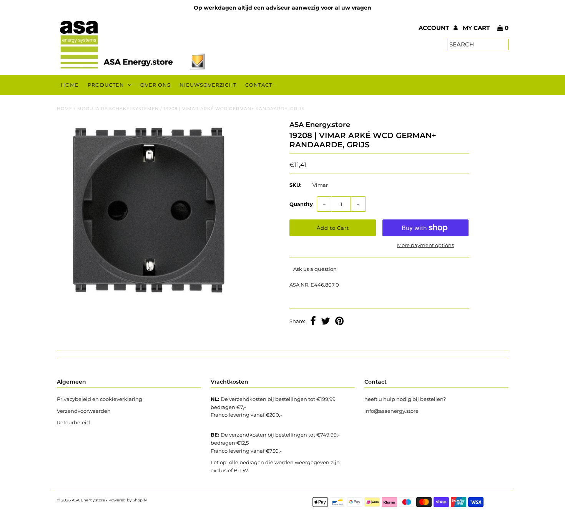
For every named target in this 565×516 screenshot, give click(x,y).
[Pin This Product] (339, 322)
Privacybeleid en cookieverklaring (99, 399)
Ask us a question (315, 269)
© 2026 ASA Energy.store (81, 500)
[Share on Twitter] (325, 322)
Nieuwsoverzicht (207, 85)
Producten (106, 85)
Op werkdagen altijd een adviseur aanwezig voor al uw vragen (282, 7)
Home (70, 85)
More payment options (425, 245)
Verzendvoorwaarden (84, 411)
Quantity (301, 204)
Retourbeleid (73, 422)
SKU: (295, 185)
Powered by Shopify (127, 500)
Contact (258, 85)
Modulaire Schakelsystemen (118, 108)
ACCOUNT (434, 27)
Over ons (155, 85)
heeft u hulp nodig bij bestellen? (405, 399)
